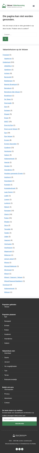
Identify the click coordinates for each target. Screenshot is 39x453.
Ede (5, 107)
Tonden (6, 233)
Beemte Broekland (10, 84)
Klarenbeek (8, 181)
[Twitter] (22, 449)
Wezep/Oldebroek (10, 266)
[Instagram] (17, 449)
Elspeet (6, 114)
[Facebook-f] (19, 449)
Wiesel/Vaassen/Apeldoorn (13, 281)
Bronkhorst (8, 96)
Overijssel (6, 285)
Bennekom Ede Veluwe (12, 92)
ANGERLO (8, 66)
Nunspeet (7, 210)
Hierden (7, 166)
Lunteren (7, 203)
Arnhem (7, 73)
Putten (6, 218)
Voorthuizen (8, 248)
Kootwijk (7, 185)
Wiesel (6, 274)
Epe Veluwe (8, 136)
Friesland (6, 55)
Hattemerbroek (9, 159)
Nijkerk (6, 207)
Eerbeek (7, 110)
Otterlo (6, 214)
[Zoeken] (5, 39)
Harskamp (7, 151)
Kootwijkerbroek (9, 188)
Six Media (33, 443)
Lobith (6, 196)
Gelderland (6, 62)
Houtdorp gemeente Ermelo (13, 173)
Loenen (6, 199)
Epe (5, 133)
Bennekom (7, 88)
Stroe (6, 225)
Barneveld (7, 77)
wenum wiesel (9, 259)
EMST (6, 121)
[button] (33, 5)
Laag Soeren (8, 192)
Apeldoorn (7, 70)
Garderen (7, 147)
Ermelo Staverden (10, 144)
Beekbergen (8, 81)
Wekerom (7, 255)
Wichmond (7, 270)
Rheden (6, 222)
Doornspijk (8, 103)
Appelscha (7, 58)
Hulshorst (7, 177)
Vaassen (7, 240)
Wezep (6, 262)
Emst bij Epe (8, 125)
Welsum (7, 292)
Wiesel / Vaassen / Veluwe (13, 277)
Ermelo (6, 140)
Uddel (6, 236)
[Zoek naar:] (19, 34)
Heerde (6, 162)
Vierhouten (8, 244)
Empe (6, 118)
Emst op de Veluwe (10, 129)
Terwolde (7, 229)
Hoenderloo (8, 170)
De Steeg (7, 99)
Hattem (6, 155)
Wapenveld (8, 251)
